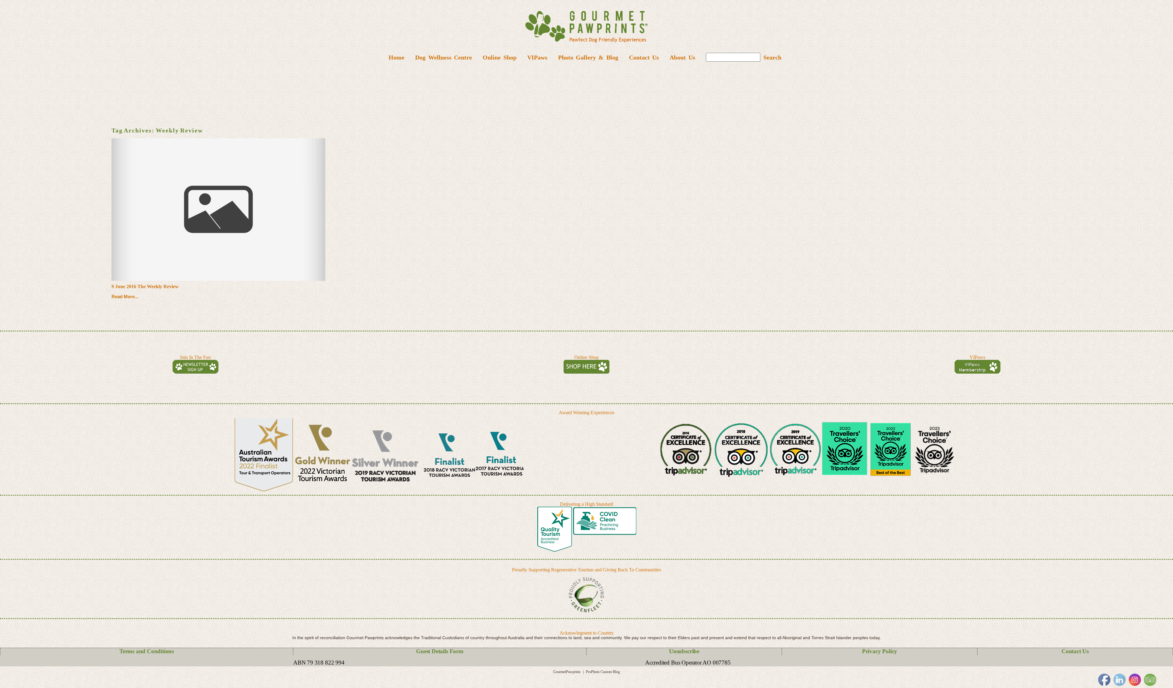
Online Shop (499, 57)
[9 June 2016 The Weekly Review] (218, 209)
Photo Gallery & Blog (588, 57)
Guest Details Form (439, 651)
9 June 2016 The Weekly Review (145, 286)
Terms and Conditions (146, 651)
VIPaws (537, 57)
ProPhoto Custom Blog (603, 672)
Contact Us (644, 57)
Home (396, 57)
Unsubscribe (684, 651)
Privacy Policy (879, 651)
